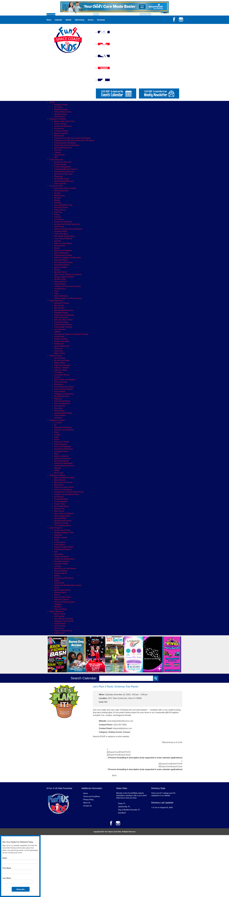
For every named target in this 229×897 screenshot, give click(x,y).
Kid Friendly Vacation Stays (64, 236)
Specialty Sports (60, 592)
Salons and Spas (60, 267)
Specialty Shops (60, 518)
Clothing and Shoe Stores (64, 487)
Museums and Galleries (63, 250)
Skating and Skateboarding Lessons (67, 585)
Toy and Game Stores (62, 525)
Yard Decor (58, 418)
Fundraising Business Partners (65, 169)
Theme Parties (59, 415)
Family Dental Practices (63, 324)
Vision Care (58, 351)
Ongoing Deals (59, 623)
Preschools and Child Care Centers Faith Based (72, 138)
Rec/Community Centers (63, 262)
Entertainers (58, 384)
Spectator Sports (60, 272)
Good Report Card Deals (63, 618)
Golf (55, 551)
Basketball (58, 535)
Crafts (56, 437)
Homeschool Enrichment (63, 449)
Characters (58, 372)
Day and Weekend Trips (63, 205)
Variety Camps (59, 116)
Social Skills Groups (61, 178)
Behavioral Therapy (61, 303)
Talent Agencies (60, 183)
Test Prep (58, 150)
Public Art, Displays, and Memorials (67, 257)
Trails (56, 293)
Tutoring (57, 152)
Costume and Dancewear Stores (66, 494)
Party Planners (59, 406)
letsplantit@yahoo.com (122, 728)
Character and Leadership (64, 429)
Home (49, 20)
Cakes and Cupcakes (62, 365)
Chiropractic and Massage (64, 315)
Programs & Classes (57, 420)
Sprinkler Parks (60, 279)
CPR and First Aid (61, 317)
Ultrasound (58, 348)
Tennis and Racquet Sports (64, 602)
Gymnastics (58, 554)
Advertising (79, 20)
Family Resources (56, 159)
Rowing (57, 575)
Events (91, 20)
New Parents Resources (63, 174)
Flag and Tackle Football (63, 547)
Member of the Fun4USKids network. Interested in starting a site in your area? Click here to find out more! (131, 795)
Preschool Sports (60, 573)
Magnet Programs (61, 133)
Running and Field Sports (63, 578)
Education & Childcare (57, 119)
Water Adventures (61, 296)
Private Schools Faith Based (64, 143)
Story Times (58, 473)
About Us (86, 802)
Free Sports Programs (62, 549)
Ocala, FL (121, 803)
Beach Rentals (59, 480)
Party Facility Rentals (62, 401)
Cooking (57, 434)
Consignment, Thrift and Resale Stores (69, 492)
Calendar (58, 20)
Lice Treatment (60, 329)
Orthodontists (59, 336)
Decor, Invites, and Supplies (64, 379)
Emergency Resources (62, 162)
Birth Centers (59, 305)
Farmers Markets (60, 501)
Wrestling (57, 606)
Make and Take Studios (63, 243)
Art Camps (58, 107)
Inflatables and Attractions (64, 394)
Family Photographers (62, 166)
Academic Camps (61, 104)
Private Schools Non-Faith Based (66, 145)
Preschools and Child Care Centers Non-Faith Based (74, 140)
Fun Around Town (56, 186)
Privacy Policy (88, 799)
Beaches (57, 198)
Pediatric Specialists (61, 341)
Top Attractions (60, 288)
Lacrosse (57, 566)
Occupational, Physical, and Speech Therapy (71, 334)
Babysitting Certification (63, 427)
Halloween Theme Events (64, 621)
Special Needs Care (61, 346)
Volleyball (57, 604)
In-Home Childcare (61, 131)
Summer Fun (59, 628)
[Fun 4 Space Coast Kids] (68, 39)
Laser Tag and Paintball (63, 238)
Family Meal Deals (61, 499)
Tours (56, 291)
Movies (57, 248)
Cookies (57, 377)
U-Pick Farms (59, 633)
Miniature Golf (59, 245)
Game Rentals (59, 391)
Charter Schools (60, 123)
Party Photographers (62, 403)
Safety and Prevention (62, 458)
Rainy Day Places (61, 260)
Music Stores (59, 511)
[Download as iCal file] (172, 742)
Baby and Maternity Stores (64, 477)
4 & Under (58, 422)
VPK (55, 157)
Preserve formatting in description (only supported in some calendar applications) (145, 758)
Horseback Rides (60, 231)
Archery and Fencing (62, 530)
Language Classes (61, 451)
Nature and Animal (61, 456)
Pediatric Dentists (60, 339)
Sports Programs (55, 528)
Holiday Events (115, 732)
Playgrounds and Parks (63, 255)
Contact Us (87, 805)
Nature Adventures (61, 253)
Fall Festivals (59, 616)
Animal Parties (59, 358)
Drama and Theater (61, 441)
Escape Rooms (60, 209)
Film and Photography (62, 446)
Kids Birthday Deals (61, 396)
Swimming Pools (60, 281)
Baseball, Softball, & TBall (64, 532)
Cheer (56, 539)
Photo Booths (59, 410)
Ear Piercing (58, 496)
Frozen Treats (59, 504)
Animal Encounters (61, 190)
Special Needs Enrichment (64, 465)
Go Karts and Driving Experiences (67, 224)
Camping (57, 202)
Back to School (59, 614)
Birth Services (59, 308)
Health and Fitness (61, 556)
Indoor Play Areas (61, 233)
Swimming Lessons (61, 599)
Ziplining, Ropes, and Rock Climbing (68, 298)
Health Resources (56, 300)
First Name (6, 868)
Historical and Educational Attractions (68, 229)
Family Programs (60, 444)
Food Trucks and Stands (63, 389)
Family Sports (59, 544)
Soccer (57, 587)
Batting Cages (59, 195)
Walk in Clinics (59, 353)
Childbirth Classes (61, 312)
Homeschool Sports (61, 561)
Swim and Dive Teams (62, 597)
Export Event (125, 752)
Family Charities (60, 164)
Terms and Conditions (91, 796)
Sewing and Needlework (63, 463)
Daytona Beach (145, 14)
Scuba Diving (59, 583)
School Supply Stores (62, 516)
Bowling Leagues (60, 537)
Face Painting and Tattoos (64, 386)
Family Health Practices (63, 327)
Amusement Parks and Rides (65, 188)
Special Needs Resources (64, 181)
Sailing (56, 580)
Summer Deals (59, 626)
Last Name (6, 878)
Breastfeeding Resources (63, 310)
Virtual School (59, 155)
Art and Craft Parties (62, 360)
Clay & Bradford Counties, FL (129, 809)
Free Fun (57, 217)
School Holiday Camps (62, 111)
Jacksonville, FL (124, 806)
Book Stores (58, 484)
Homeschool (59, 128)
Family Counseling (61, 322)
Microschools (59, 135)
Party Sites (58, 408)
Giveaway (101, 20)
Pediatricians (59, 343)
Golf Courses (59, 226)
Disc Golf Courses (61, 207)
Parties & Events (55, 355)
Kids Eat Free (59, 508)
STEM (56, 470)
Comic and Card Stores (63, 489)
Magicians (58, 398)
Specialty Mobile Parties (63, 413)
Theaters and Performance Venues (67, 286)
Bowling (57, 200)
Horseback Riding (61, 563)
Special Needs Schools (63, 147)
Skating (57, 269)
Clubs (56, 432)
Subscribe (20, 889)
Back (114, 775)
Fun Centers (59, 219)
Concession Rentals (61, 374)
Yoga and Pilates (60, 609)
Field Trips (58, 212)
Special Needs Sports (62, 590)
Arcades (57, 193)
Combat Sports (60, 542)
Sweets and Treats (61, 523)
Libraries (57, 241)
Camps (52, 102)
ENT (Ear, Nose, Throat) (63, 319)
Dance (56, 439)
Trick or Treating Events (63, 630)
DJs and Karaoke (60, 382)
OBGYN (57, 331)
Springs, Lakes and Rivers (64, 276)
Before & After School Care (64, 121)
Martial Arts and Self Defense (65, 568)
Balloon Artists (59, 363)
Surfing (57, 594)
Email (4, 858)
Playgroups (58, 176)
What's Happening (56, 611)
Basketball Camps (61, 109)
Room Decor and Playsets (64, 513)
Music (56, 453)
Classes (126, 732)
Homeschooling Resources (64, 171)
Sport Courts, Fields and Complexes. (68, 274)
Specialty (57, 468)
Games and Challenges (63, 221)
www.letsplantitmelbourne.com (120, 721)
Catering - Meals (60, 370)
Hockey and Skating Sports (64, 559)
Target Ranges (59, 284)
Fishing (57, 214)
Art (55, 425)
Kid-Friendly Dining (61, 506)
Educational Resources (63, 126)
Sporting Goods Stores (62, 520)
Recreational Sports (61, 264)
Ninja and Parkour (61, 571)
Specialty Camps (60, 114)
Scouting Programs (61, 461)
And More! (122, 813)
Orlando (96, 14)
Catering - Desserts (61, 367)
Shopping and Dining (57, 475)
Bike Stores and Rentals (63, 482)
